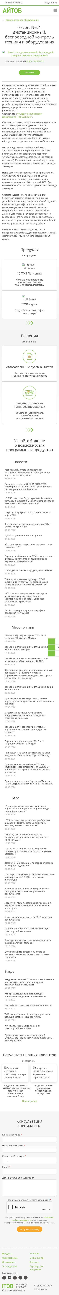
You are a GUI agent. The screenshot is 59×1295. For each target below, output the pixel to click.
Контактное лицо (12, 1134)
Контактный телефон (14, 1156)
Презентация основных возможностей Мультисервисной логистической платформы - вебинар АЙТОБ (29, 1038)
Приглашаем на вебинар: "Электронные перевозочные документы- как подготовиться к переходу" (29, 701)
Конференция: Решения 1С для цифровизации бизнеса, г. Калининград (29, 648)
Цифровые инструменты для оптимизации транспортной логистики (27, 930)
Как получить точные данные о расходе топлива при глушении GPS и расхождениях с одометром (29, 851)
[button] (44, 10)
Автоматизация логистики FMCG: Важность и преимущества (28, 918)
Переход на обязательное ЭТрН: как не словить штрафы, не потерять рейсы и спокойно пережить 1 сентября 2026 (29, 559)
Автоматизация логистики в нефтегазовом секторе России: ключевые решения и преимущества (27, 891)
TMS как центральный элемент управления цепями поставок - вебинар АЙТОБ (27, 1015)
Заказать (29, 72)
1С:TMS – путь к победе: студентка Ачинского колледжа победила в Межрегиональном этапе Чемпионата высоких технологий (29, 501)
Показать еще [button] (29, 1101)
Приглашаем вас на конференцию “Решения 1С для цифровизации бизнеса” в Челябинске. (29, 782)
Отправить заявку (29, 1229)
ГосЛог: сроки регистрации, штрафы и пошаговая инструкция (25, 611)
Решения (34, 1253)
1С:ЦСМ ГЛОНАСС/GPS (35, 61)
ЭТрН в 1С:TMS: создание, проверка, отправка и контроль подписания (29, 864)
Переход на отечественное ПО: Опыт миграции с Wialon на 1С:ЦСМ (24, 742)
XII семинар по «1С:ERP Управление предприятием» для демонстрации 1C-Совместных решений (25, 715)
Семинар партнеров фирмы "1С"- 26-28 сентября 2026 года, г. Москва (25, 636)
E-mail (6, 1167)
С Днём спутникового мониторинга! (23, 535)
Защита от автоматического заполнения (29, 1199)
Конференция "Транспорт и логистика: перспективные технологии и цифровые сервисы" (26, 729)
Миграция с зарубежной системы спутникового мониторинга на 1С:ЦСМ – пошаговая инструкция (29, 877)
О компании (8, 1262)
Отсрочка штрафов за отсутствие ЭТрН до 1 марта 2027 (27, 513)
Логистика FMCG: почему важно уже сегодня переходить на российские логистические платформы (28, 906)
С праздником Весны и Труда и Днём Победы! (28, 570)
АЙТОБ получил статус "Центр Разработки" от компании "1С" (29, 545)
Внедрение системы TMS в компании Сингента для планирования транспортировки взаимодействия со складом (29, 982)
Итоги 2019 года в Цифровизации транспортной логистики (22, 1027)
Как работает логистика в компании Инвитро (28, 1005)
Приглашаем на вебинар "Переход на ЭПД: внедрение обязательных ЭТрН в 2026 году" (27, 754)
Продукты (7, 1253)
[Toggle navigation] (54, 10)
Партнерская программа (36, 1268)
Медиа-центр (36, 1257)
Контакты (34, 1262)
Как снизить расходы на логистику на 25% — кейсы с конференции (28, 525)
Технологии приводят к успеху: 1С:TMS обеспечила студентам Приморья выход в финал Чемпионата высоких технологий (26, 582)
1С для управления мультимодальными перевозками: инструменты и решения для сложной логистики (27, 809)
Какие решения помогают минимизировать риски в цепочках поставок (28, 941)
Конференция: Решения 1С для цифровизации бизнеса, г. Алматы (29, 688)
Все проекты (28, 1060)
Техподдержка (9, 1266)
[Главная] (14, 1286)
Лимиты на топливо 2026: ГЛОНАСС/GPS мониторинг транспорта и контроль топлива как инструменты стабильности (28, 487)
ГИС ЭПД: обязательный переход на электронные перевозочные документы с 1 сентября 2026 (27, 837)
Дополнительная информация (18, 1177)
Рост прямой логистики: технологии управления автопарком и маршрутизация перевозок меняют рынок (27, 472)
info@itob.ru (50, 2)
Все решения (29, 341)
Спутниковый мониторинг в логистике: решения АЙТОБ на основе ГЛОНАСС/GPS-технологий (27, 954)
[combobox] (6, 1160)
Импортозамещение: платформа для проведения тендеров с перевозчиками (25, 995)
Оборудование (10, 1257)
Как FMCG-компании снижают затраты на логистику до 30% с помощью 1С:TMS (26, 659)
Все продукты (29, 255)
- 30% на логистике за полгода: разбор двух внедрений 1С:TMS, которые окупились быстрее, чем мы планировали (27, 823)
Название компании (13, 1145)
